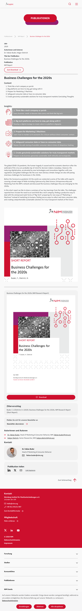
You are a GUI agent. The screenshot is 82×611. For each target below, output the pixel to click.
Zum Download (13, 70)
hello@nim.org (12, 504)
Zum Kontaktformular (12, 511)
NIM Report (21, 36)
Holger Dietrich (12, 438)
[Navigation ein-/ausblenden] (76, 4)
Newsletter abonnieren (15, 424)
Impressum (8, 543)
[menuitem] (70, 4)
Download (42, 397)
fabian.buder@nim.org (62, 435)
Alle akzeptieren (57, 607)
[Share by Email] (21, 470)
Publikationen (8, 36)
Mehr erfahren (9, 521)
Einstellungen (24, 607)
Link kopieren (30, 470)
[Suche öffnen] (70, 4)
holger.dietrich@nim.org (45, 438)
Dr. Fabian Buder (13, 435)
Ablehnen (40, 607)
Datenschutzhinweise (12, 540)
